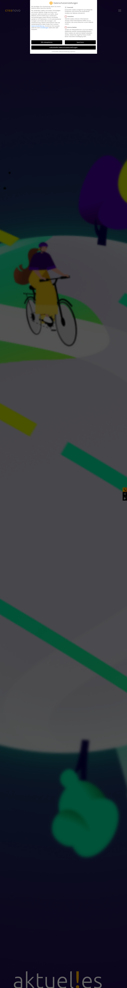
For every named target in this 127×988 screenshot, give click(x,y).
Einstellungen (44, 27)
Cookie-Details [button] (55, 51)
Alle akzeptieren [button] (47, 42)
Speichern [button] (80, 42)
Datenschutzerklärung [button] (64, 51)
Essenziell (70, 7)
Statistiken (70, 16)
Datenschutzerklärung (37, 26)
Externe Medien (72, 27)
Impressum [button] (72, 51)
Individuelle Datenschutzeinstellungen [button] (63, 47)
